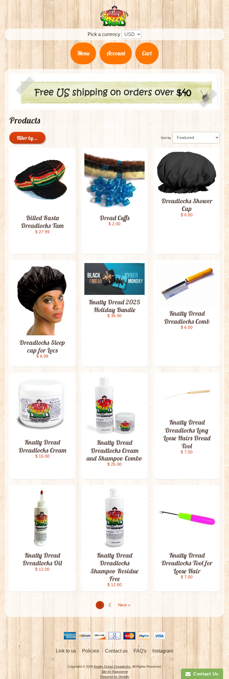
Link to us (66, 650)
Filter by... (27, 138)
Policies (90, 650)
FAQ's (140, 650)
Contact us (116, 650)
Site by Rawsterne (114, 671)
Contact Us (205, 673)
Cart (147, 53)
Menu (83, 53)
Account (115, 53)
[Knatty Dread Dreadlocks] (114, 22)
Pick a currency (104, 34)
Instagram (162, 650)
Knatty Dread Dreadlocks (112, 666)
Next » (124, 605)
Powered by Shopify (114, 676)
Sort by (166, 138)
